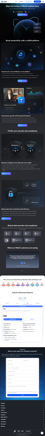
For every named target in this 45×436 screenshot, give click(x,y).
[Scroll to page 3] (23, 271)
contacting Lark (14, 392)
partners (20, 391)
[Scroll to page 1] (21, 271)
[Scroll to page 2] (22, 271)
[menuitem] (22, 403)
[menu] (22, 415)
